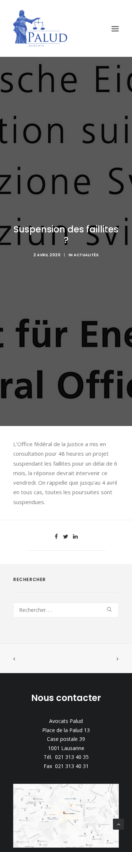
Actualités (86, 255)
